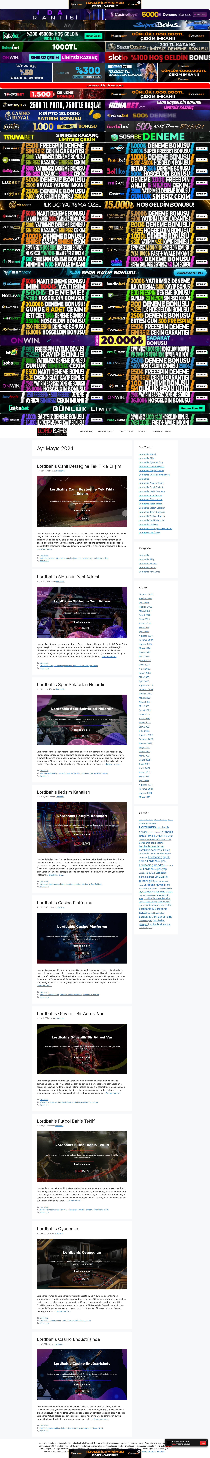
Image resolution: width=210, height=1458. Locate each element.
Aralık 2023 (144, 669)
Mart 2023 (144, 706)
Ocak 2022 (144, 764)
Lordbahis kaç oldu (154, 891)
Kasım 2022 (145, 722)
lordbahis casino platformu (71, 995)
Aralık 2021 (144, 768)
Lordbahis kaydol (157, 888)
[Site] (52, 148)
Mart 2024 (144, 656)
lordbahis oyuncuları (83, 1321)
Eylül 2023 (144, 681)
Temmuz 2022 (146, 739)
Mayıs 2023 (144, 698)
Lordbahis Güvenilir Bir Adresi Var (70, 1013)
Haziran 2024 (145, 644)
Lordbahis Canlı (64, 1102)
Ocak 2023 (144, 714)
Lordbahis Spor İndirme (150, 495)
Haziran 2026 (145, 598)
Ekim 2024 (144, 627)
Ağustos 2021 (145, 785)
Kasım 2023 (145, 673)
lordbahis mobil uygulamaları (77, 1428)
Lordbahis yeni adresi (156, 913)
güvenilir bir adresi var (48, 1102)
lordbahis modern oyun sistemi (53, 1210)
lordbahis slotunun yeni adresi (85, 666)
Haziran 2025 (145, 607)
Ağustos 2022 (146, 735)
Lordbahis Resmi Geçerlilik (152, 512)
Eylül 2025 (144, 602)
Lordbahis (142, 431)
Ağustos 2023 (146, 685)
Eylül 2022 (144, 731)
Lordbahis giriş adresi (152, 865)
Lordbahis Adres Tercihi (150, 504)
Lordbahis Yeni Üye (148, 524)
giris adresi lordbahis (48, 773)
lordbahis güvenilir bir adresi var (85, 1102)
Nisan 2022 (144, 751)
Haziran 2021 (145, 793)
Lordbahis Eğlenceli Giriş (151, 462)
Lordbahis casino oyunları (50, 1321)
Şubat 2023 (145, 710)
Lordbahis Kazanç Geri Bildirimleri (155, 528)
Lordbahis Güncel (147, 873)
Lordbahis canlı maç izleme (154, 850)
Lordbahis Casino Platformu (64, 902)
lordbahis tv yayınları (91, 995)
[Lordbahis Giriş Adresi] (52, 431)
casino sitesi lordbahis (75, 1210)
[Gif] (105, 205)
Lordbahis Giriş (86, 431)
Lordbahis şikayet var (145, 928)
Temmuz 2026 (146, 594)
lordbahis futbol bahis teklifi (97, 1210)
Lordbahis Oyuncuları (58, 1228)
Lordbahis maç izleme (154, 895)
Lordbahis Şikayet (106, 431)
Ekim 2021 (144, 776)
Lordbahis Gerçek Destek (151, 470)
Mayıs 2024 (144, 648)
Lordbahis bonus (163, 836)
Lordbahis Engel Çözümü (151, 487)
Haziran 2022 (145, 743)
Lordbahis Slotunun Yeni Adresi (68, 576)
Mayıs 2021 (144, 797)
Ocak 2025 (144, 619)
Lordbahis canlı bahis (160, 839)
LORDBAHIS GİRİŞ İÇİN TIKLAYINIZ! (105, 85)
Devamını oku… (44, 549)
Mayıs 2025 (144, 611)
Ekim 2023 (144, 677)
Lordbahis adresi (46, 666)
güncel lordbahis (150, 823)
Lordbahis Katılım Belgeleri (152, 508)
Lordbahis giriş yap (155, 869)
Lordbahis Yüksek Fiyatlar (151, 466)
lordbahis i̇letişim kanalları (70, 884)
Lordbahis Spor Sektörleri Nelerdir (71, 684)
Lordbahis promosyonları (158, 905)
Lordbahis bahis (154, 832)
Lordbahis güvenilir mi (63, 666)
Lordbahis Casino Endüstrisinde (68, 1339)
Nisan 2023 (144, 702)
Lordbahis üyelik (96, 1428)
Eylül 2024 (144, 631)
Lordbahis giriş (68, 1321)
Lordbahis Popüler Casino (151, 483)
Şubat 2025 (144, 615)
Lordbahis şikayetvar (159, 924)
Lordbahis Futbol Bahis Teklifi (66, 1121)
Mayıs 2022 (144, 747)
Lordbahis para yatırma (148, 902)
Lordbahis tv (146, 908)
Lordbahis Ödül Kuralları (150, 499)
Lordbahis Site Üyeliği (149, 532)
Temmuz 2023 (146, 689)
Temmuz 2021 (146, 789)
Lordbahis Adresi (147, 454)
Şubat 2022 (144, 760)
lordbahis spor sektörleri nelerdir (94, 773)
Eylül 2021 (144, 780)
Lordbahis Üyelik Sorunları (152, 491)
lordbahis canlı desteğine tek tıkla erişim (56, 558)
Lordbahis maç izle (100, 558)
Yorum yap (44, 561)
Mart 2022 (144, 756)
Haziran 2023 (145, 693)
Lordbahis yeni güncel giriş (155, 916)
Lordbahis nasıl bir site (157, 898)
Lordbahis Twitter (126, 431)
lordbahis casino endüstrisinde (52, 1428)
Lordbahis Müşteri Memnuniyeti (154, 475)
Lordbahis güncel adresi (49, 884)
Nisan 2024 (144, 652)
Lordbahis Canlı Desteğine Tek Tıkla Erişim (79, 466)
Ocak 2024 (144, 665)
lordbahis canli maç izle (49, 995)
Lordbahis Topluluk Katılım (152, 516)
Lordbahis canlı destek (82, 558)
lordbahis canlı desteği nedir (69, 773)
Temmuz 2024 (146, 640)
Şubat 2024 (145, 660)
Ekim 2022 (144, 727)
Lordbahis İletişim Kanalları (63, 792)
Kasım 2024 (145, 623)
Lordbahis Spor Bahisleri (92, 884)
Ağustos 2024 (146, 636)
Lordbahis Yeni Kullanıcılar (152, 520)
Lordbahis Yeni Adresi (161, 431)
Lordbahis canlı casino (151, 842)
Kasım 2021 (144, 772)
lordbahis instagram (145, 888)
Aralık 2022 (144, 718)
